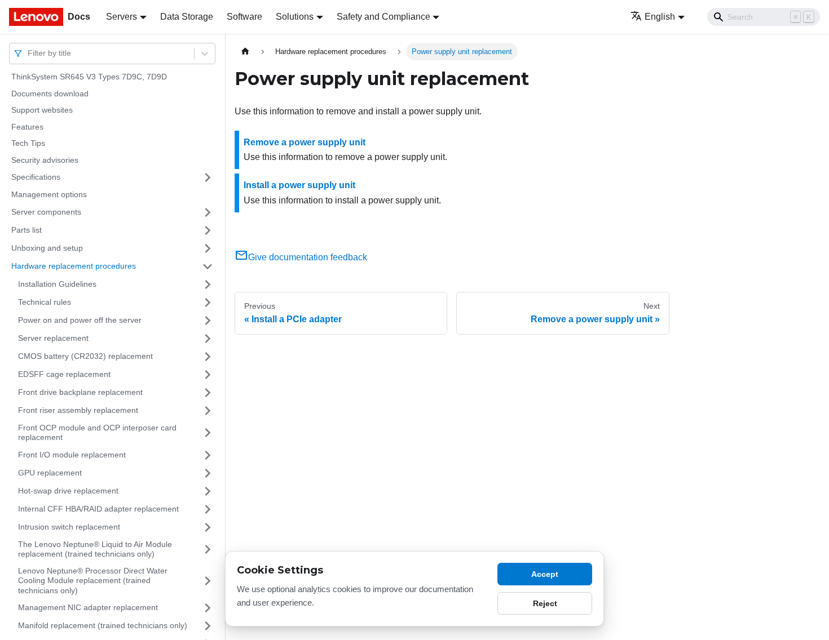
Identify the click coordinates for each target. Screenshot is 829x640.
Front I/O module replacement (72, 454)
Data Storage (186, 16)
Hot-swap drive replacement (68, 490)
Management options (49, 194)
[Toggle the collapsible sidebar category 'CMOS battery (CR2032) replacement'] (207, 357)
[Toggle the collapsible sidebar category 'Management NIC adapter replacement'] (207, 608)
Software (244, 16)
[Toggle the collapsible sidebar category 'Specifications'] (207, 177)
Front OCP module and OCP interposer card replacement (97, 432)
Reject (545, 603)
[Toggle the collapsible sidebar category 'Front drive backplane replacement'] (207, 393)
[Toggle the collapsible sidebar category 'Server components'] (207, 212)
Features (27, 126)
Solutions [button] (295, 16)
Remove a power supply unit (304, 142)
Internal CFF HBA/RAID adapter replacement (98, 508)
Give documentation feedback (307, 257)
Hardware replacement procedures (73, 265)
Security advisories (44, 160)
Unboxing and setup (47, 247)
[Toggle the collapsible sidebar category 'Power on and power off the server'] (207, 321)
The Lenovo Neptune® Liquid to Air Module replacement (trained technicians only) (95, 549)
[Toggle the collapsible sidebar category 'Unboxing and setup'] (207, 248)
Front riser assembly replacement (78, 410)
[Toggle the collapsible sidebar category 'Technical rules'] (207, 303)
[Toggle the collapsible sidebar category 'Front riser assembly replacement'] (207, 411)
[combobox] (29, 53)
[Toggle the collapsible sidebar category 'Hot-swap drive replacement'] (207, 491)
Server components (46, 211)
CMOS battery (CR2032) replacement (85, 356)
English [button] (660, 16)
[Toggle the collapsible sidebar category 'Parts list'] (207, 230)
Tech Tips (28, 143)
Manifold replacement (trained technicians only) (102, 625)
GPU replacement (50, 472)
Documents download (50, 93)
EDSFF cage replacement (64, 374)
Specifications (35, 176)
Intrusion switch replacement (69, 526)
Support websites (42, 109)
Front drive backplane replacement (80, 392)
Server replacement (53, 338)
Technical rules (44, 301)
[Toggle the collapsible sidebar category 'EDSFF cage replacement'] (207, 375)
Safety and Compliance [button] (383, 16)
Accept (544, 574)
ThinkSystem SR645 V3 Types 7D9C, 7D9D (89, 76)
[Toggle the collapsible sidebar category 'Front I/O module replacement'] (207, 455)
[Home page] (245, 51)
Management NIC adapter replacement (88, 607)
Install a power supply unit (299, 185)
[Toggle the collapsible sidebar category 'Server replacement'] (207, 339)
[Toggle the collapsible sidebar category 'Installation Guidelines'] (207, 284)
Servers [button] (121, 16)
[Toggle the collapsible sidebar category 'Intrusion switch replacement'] (207, 527)
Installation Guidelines (57, 283)
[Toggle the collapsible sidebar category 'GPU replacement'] (207, 473)
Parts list (26, 229)
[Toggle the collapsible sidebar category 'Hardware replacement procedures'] (207, 266)
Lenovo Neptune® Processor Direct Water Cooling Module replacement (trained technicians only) (92, 580)
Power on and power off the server (80, 320)
